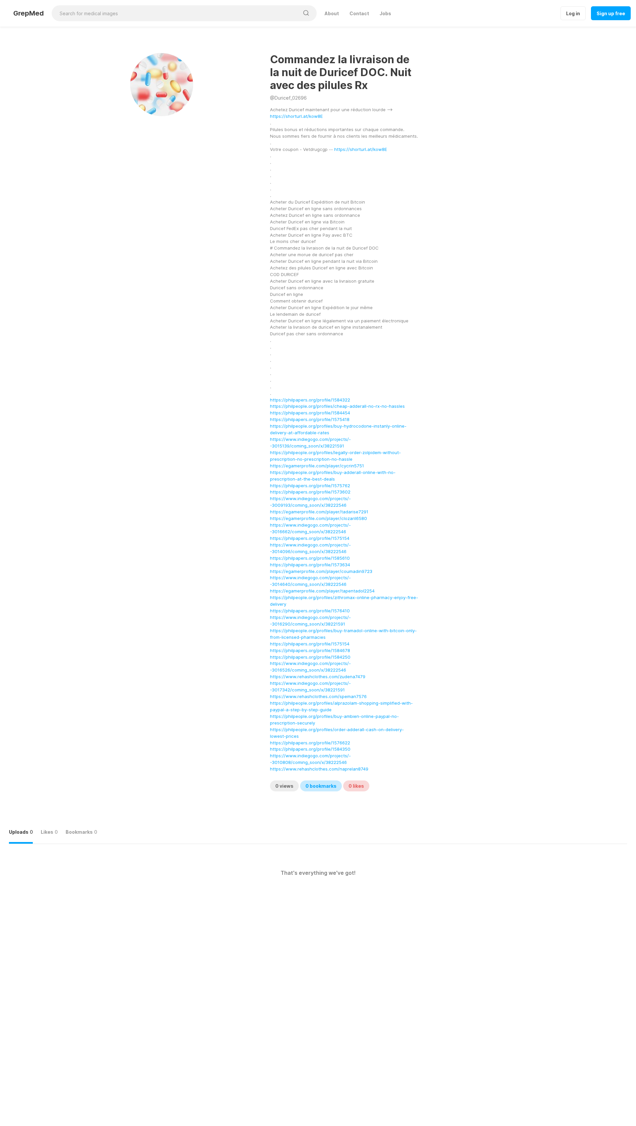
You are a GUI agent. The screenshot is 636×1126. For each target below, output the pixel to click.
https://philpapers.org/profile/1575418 (309, 419)
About (332, 13)
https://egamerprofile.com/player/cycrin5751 (317, 465)
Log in (573, 13)
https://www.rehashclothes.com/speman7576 (318, 696)
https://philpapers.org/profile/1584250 (310, 657)
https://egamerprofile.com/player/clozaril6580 (318, 518)
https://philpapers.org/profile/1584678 (310, 650)
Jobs (385, 13)
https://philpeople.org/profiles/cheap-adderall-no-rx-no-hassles (337, 406)
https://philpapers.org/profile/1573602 (310, 491)
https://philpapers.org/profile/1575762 (310, 485)
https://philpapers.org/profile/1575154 (309, 538)
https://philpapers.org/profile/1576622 (310, 742)
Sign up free (611, 13)
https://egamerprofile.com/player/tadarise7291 (319, 511)
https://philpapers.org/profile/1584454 (310, 412)
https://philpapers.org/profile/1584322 (310, 399)
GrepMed (28, 13)
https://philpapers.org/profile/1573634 (310, 564)
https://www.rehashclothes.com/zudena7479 (317, 676)
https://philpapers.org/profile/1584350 (310, 749)
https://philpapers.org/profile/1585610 (310, 558)
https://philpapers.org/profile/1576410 (310, 610)
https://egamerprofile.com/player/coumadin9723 (321, 571)
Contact (359, 13)
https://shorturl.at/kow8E (296, 116)
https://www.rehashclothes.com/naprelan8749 (319, 769)
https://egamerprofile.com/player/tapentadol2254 (322, 590)
